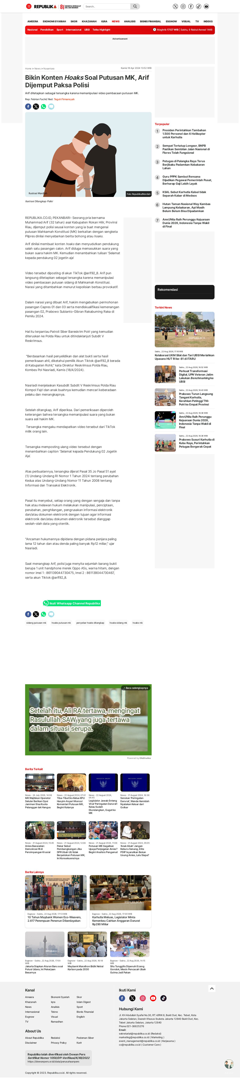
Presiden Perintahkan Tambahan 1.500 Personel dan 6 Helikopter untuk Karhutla (184, 133)
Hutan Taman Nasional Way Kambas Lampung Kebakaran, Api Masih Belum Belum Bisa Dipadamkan (187, 207)
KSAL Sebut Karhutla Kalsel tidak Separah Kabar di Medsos (184, 193)
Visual (54, 1016)
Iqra (53, 1001)
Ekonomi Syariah (54, 21)
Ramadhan (57, 1021)
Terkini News (163, 307)
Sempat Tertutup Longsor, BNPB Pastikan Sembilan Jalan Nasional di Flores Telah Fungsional (186, 149)
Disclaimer (31, 1042)
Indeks (208, 21)
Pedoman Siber (85, 1037)
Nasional (32, 29)
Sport (60, 29)
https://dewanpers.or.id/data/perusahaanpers (53, 1061)
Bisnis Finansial (150, 21)
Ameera (29, 997)
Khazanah (30, 1001)
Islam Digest (83, 1001)
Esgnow (29, 1016)
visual (186, 21)
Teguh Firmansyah (64, 99)
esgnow (171, 21)
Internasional (73, 29)
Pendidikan (47, 29)
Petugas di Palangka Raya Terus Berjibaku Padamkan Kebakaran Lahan (184, 164)
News (37, 68)
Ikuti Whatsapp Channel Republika (75, 603)
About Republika (34, 1037)
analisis (129, 21)
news (115, 21)
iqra (104, 21)
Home (28, 68)
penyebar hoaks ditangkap (90, 622)
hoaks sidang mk (118, 622)
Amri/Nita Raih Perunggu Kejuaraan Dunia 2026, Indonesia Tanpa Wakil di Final (186, 223)
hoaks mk (137, 622)
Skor (79, 997)
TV (197, 21)
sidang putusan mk (36, 622)
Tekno (54, 1011)
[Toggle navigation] (29, 6)
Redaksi (55, 1037)
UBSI (87, 29)
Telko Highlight (101, 29)
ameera (32, 21)
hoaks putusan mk (61, 622)
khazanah (89, 21)
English (81, 1016)
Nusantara (48, 68)
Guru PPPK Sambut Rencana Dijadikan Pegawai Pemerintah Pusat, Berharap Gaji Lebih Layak (187, 180)
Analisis (55, 1006)
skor (74, 21)
